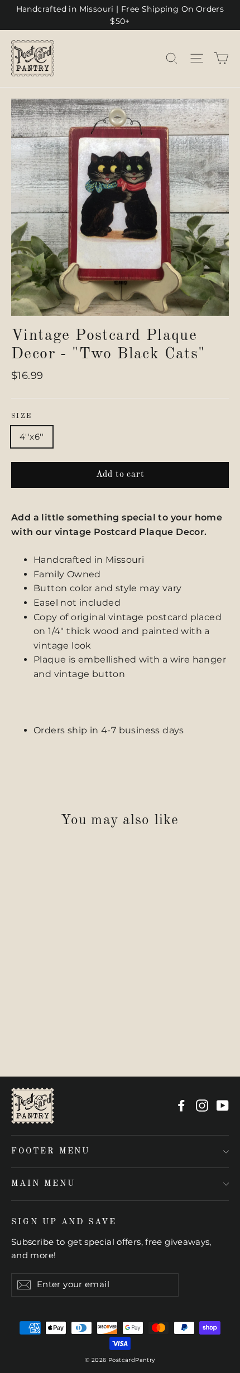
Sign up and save (64, 1222)
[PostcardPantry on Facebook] (181, 1105)
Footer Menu (50, 1151)
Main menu (43, 1183)
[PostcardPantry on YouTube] (223, 1105)
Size (21, 416)
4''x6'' (32, 436)
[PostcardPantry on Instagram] (202, 1105)
